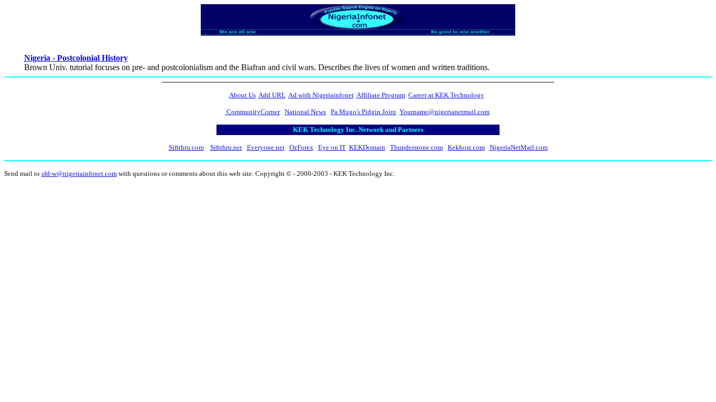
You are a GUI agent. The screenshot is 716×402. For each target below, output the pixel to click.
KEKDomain (367, 147)
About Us (242, 95)
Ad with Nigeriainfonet (321, 95)
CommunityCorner (252, 112)
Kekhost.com (466, 147)
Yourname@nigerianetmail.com (444, 112)
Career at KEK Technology (446, 95)
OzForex (301, 147)
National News (305, 112)
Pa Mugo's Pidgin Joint (363, 112)
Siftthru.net (226, 147)
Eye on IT (332, 147)
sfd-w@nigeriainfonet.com (79, 173)
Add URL (272, 95)
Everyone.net (266, 147)
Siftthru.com (186, 147)
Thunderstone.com (416, 147)
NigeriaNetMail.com (519, 147)
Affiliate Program (380, 95)
